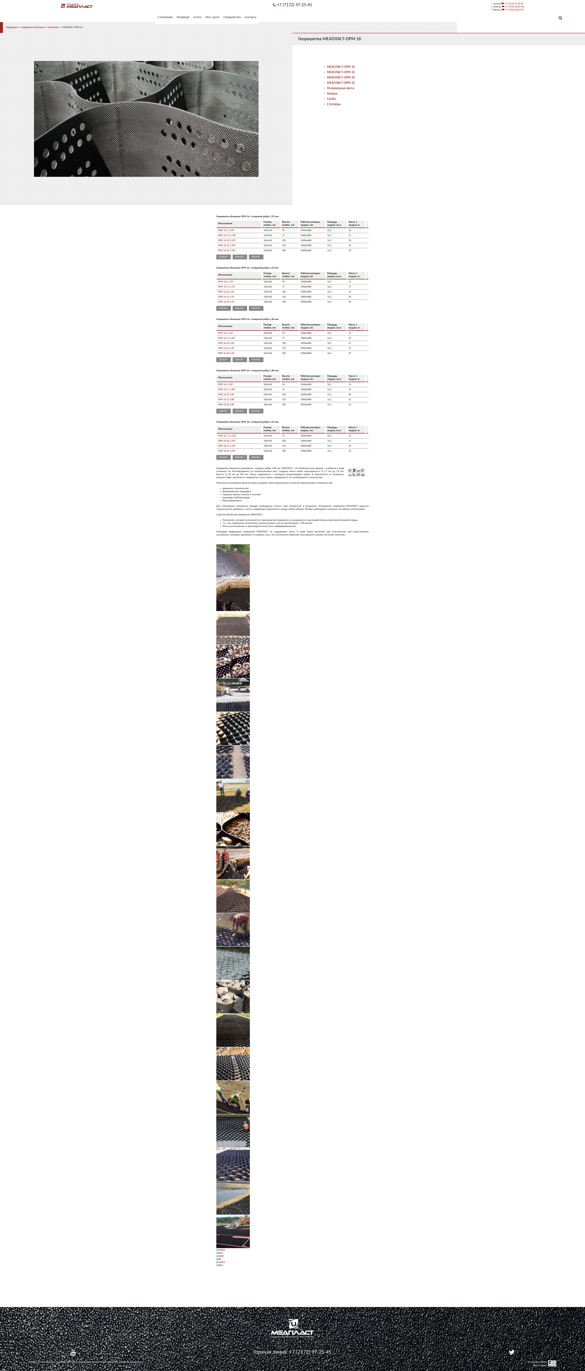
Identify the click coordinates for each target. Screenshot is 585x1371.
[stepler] (221, 1250)
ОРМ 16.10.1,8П (226, 394)
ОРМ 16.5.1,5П (225, 282)
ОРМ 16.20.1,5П (226, 302)
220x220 (223, 257)
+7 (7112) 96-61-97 (514, 10)
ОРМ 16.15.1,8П (226, 399)
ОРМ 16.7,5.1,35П (227, 235)
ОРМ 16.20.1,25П (226, 451)
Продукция (12, 27)
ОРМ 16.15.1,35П (226, 245)
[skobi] (220, 1256)
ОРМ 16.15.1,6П (226, 348)
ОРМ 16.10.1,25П (226, 441)
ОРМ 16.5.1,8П (225, 384)
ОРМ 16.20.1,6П (226, 353)
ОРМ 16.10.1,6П (226, 343)
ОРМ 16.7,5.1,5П (226, 287)
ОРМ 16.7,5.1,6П (226, 338)
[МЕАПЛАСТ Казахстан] (77, 8)
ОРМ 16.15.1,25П (226, 446)
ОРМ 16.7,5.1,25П (227, 436)
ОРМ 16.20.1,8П (226, 404)
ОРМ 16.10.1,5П (226, 292)
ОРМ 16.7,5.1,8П (226, 389)
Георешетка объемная (33, 27)
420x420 (255, 257)
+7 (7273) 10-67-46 (514, 7)
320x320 (239, 257)
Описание (53, 27)
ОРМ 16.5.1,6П (225, 333)
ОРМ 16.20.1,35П (226, 250)
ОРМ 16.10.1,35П (226, 240)
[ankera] (220, 1262)
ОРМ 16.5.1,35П (226, 230)
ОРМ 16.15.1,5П (226, 297)
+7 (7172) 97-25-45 (294, 5)
